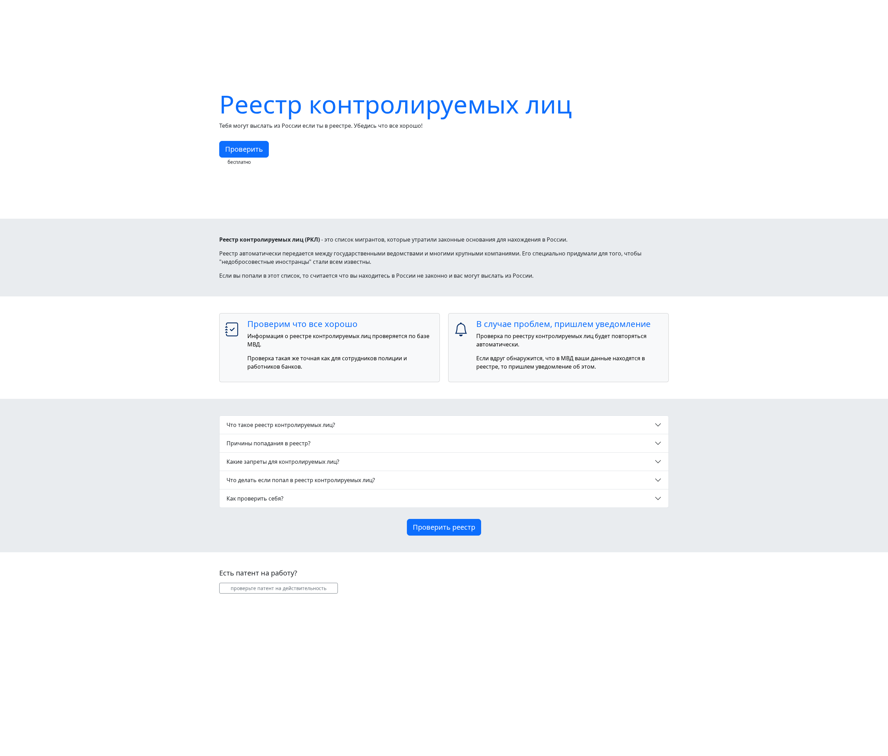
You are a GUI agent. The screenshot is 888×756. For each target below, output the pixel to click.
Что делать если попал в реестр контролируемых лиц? (301, 480)
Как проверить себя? (255, 498)
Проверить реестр (444, 527)
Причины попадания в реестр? (268, 443)
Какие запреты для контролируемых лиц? (283, 461)
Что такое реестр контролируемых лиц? (281, 425)
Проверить (244, 149)
